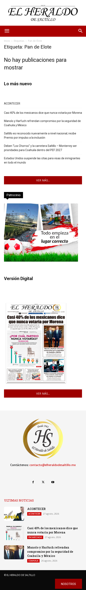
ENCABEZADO (35, 537)
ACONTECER (12, 103)
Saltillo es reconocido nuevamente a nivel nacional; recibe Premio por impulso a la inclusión (40, 135)
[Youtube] (53, 482)
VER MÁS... (43, 180)
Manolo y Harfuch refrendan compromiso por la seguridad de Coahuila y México (42, 123)
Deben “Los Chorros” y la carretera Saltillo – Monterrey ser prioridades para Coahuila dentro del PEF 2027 (40, 148)
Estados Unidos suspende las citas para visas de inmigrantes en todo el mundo (42, 160)
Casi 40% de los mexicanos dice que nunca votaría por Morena (43, 112)
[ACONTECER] (14, 514)
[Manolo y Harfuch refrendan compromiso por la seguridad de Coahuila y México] (14, 552)
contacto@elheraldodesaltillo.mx (52, 465)
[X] (43, 482)
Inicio (7, 41)
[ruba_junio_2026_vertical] (41, 260)
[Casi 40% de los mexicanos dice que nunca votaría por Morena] (14, 533)
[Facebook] (33, 482)
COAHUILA (33, 560)
